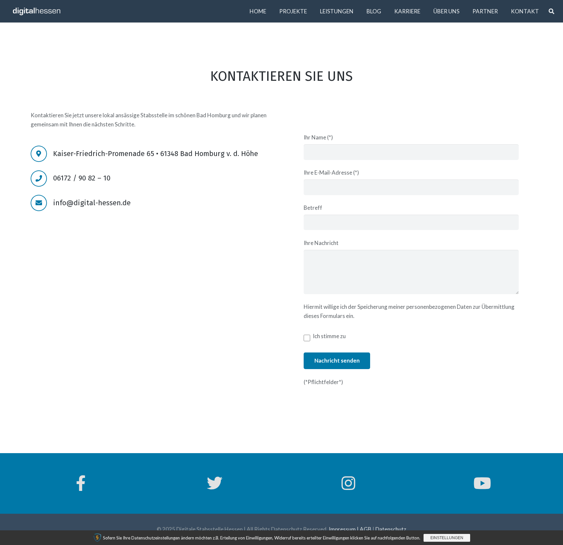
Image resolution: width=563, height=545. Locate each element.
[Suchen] (551, 11)
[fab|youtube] (482, 483)
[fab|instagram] (348, 483)
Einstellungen (446, 538)
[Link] (36, 11)
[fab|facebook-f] (80, 483)
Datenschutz (390, 529)
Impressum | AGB (350, 529)
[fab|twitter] (214, 483)
